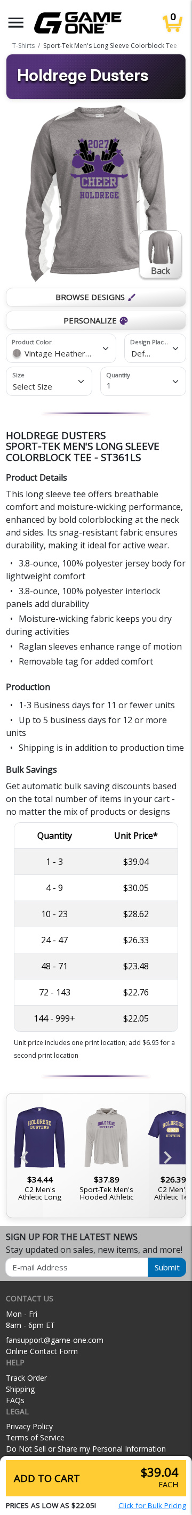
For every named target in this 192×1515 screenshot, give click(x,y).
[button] (16, 22)
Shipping (20, 1389)
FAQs (15, 1400)
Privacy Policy (29, 1426)
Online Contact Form (42, 1351)
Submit (167, 1267)
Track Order (26, 1378)
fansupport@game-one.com (54, 1340)
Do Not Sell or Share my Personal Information (86, 1449)
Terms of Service (35, 1437)
